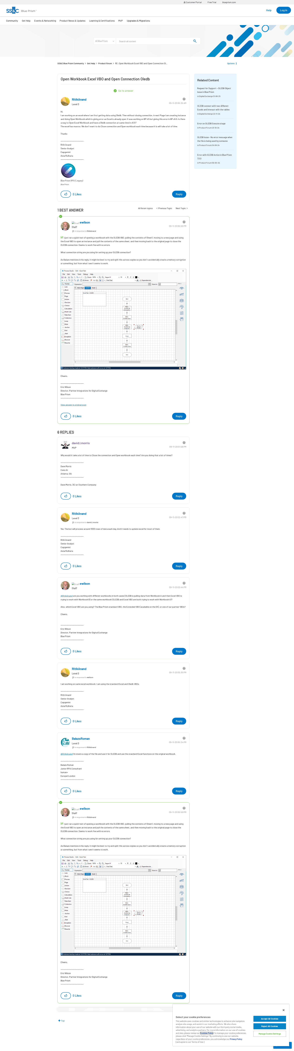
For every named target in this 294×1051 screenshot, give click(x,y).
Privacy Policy (236, 1039)
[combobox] (158, 41)
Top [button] (63, 1020)
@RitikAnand (67, 595)
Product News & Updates (72, 20)
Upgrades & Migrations (138, 20)
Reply (179, 194)
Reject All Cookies (269, 1026)
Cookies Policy (206, 1033)
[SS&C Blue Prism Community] (21, 10)
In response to (85, 231)
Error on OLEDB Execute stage (211, 123)
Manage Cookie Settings (270, 1033)
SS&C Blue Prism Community (70, 63)
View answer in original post (73, 404)
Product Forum (105, 63)
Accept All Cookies (269, 1018)
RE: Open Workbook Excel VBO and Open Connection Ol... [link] (141, 63)
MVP (120, 20)
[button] (66, 194)
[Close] (283, 1010)
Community (12, 20)
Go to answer (125, 90)
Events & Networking (45, 20)
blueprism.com (229, 2)
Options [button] (231, 63)
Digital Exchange (206, 96)
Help (268, 10)
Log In (283, 10)
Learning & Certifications (102, 20)
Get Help (26, 20)
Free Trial (212, 2)
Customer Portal (193, 2)
